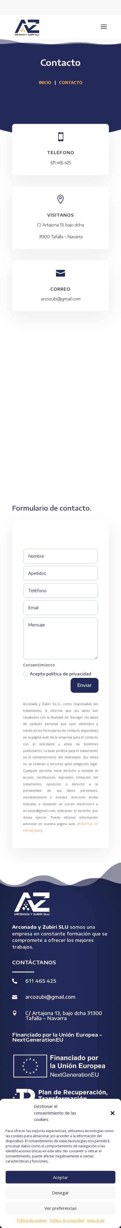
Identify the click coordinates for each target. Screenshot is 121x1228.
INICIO (45, 82)
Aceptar (60, 1177)
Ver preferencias (60, 1208)
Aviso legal (95, 1220)
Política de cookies (32, 1220)
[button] (112, 1113)
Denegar (60, 1192)
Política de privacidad (67, 1220)
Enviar (84, 685)
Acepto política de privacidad (60, 673)
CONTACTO (70, 82)
